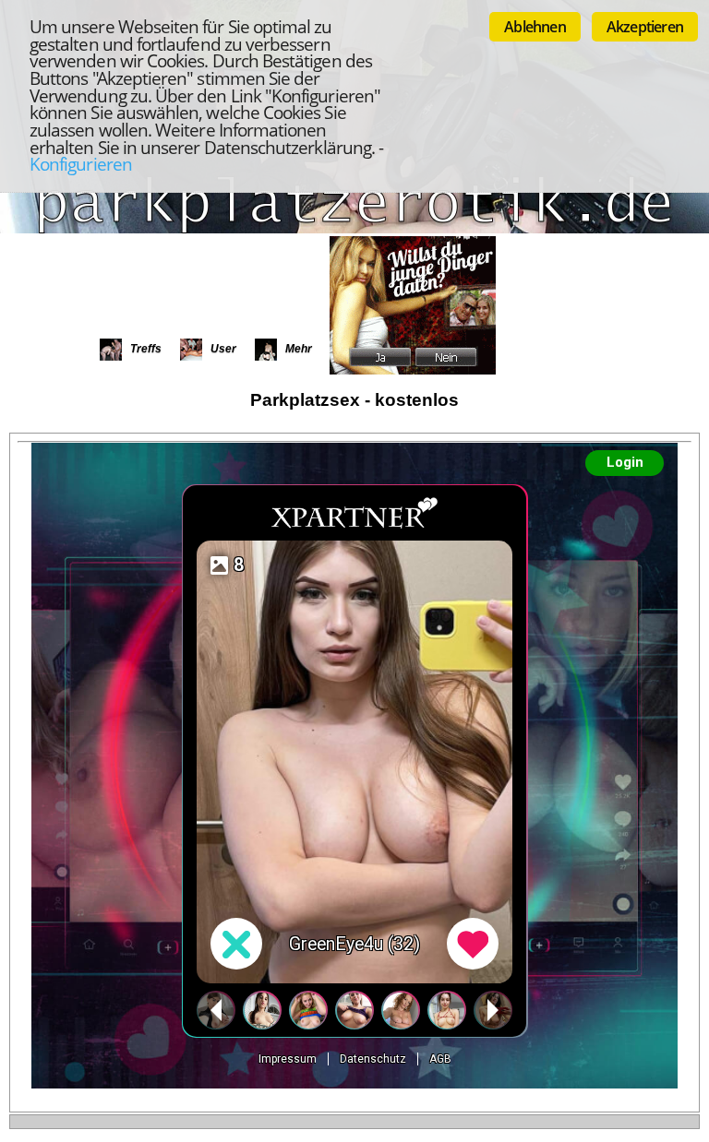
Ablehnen (535, 27)
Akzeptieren (645, 27)
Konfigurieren (81, 163)
